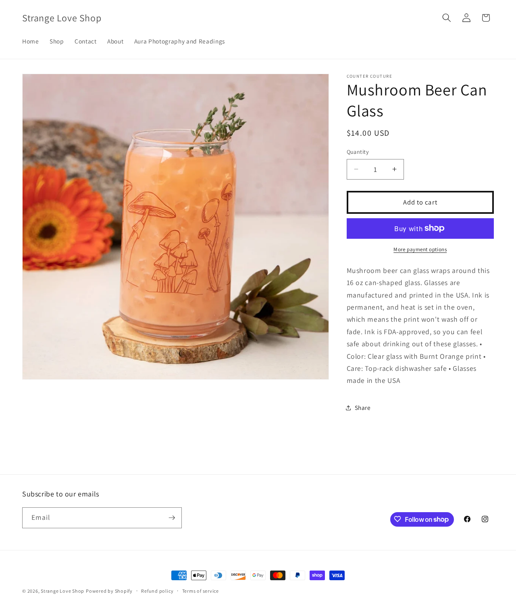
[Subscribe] (171, 517)
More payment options (420, 249)
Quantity (358, 151)
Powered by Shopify (109, 591)
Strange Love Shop (62, 591)
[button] (446, 17)
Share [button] (363, 407)
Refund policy (157, 591)
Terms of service (200, 591)
